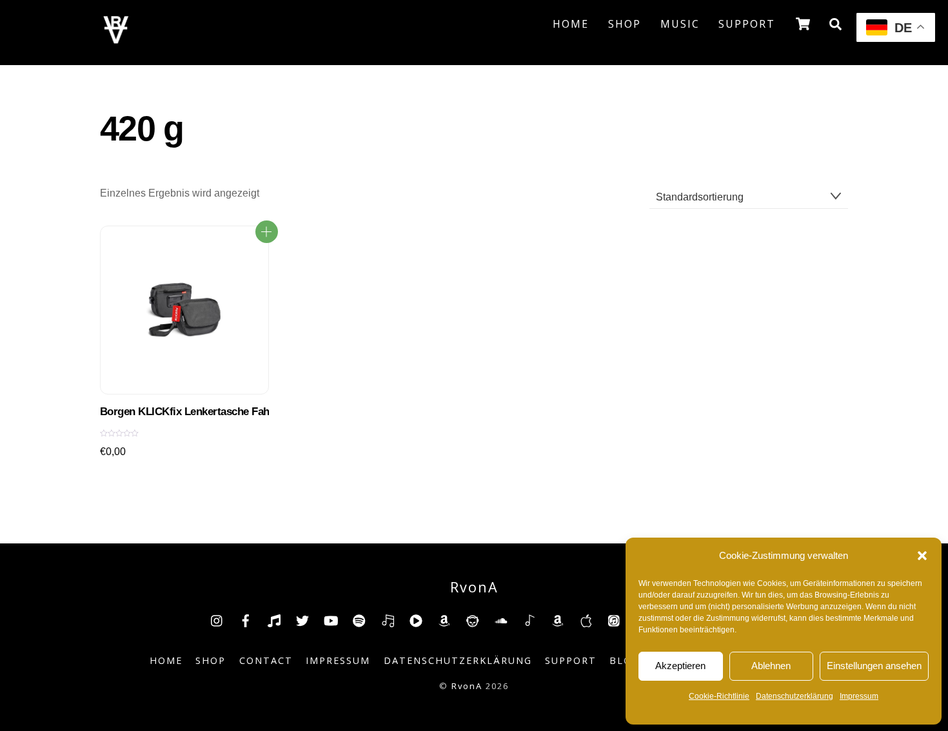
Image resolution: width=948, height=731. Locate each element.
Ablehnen (771, 665)
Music (680, 24)
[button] (922, 555)
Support (746, 24)
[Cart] (803, 24)
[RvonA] (116, 40)
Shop (624, 24)
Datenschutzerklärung (794, 696)
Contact (266, 660)
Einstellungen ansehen (874, 665)
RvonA (466, 686)
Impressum (859, 696)
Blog (624, 660)
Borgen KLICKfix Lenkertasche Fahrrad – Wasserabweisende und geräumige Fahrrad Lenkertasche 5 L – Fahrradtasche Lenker (184, 411)
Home (571, 24)
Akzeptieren (680, 665)
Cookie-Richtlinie (719, 696)
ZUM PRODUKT (266, 231)
